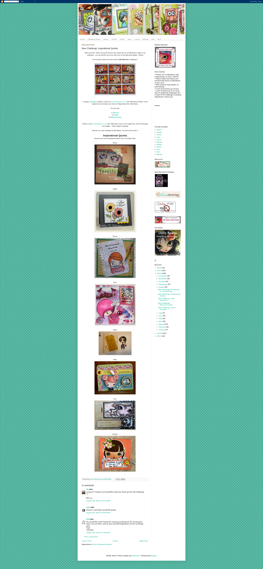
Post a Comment (91, 537)
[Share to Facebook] (122, 479)
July (160, 313)
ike (87, 489)
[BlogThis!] (118, 479)
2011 (159, 336)
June (161, 316)
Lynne (137, 39)
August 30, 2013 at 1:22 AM (98, 532)
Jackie (122, 39)
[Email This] (116, 479)
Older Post (143, 541)
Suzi (159, 39)
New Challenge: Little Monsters (166, 299)
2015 (159, 268)
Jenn (130, 39)
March (161, 324)
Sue (152, 39)
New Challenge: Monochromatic (165, 304)
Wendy (159, 154)
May (161, 318)
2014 (159, 270)
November (163, 278)
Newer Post (86, 541)
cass (88, 507)
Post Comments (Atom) (102, 544)
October (162, 281)
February (162, 327)
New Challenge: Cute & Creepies (167, 308)
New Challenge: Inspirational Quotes (169, 295)
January (162, 330)
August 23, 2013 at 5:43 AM (98, 501)
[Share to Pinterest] (124, 479)
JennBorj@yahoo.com (118, 102)
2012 (159, 333)
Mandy (145, 39)
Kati (87, 519)
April (161, 321)
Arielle (114, 39)
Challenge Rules (94, 39)
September (163, 284)
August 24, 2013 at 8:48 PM (98, 512)
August (162, 287)
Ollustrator (136, 555)
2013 (159, 273)
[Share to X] (120, 479)
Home (82, 39)
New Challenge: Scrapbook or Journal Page (168, 290)
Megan (159, 144)
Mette (158, 147)
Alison (105, 39)
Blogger (154, 555)
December (163, 276)
